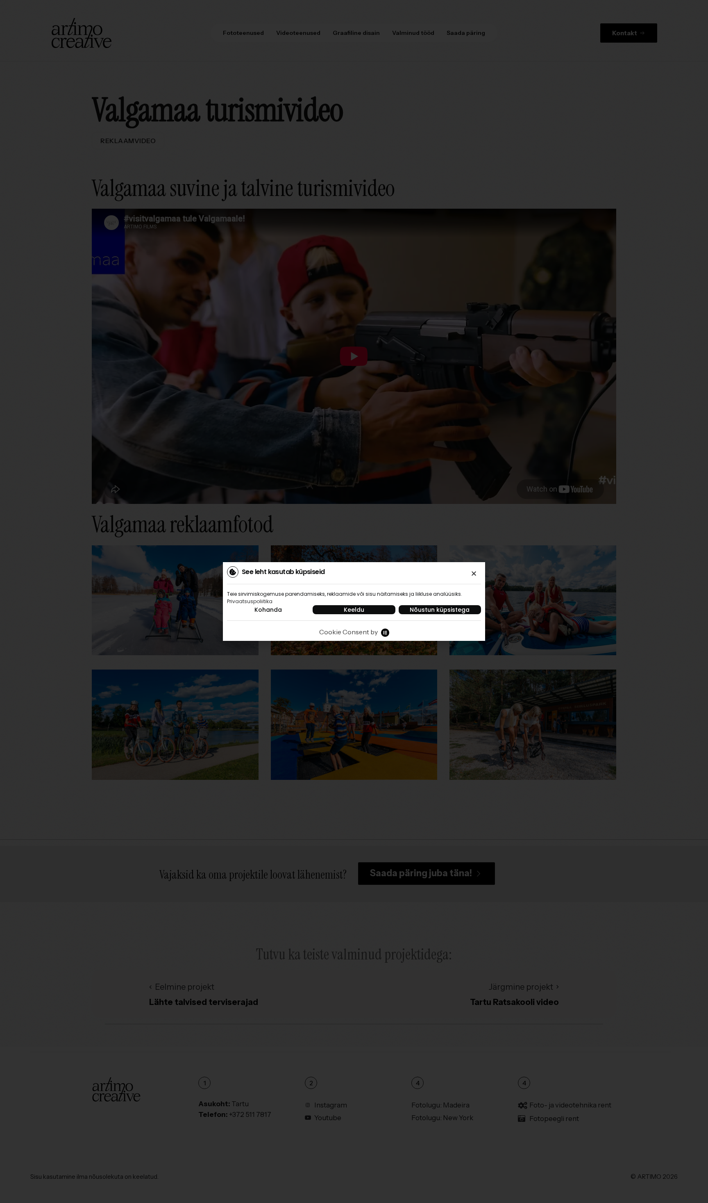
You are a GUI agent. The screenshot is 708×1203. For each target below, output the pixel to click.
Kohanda (268, 610)
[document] (354, 601)
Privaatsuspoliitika (249, 601)
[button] (474, 573)
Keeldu (354, 610)
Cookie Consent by (348, 632)
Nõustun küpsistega (440, 610)
